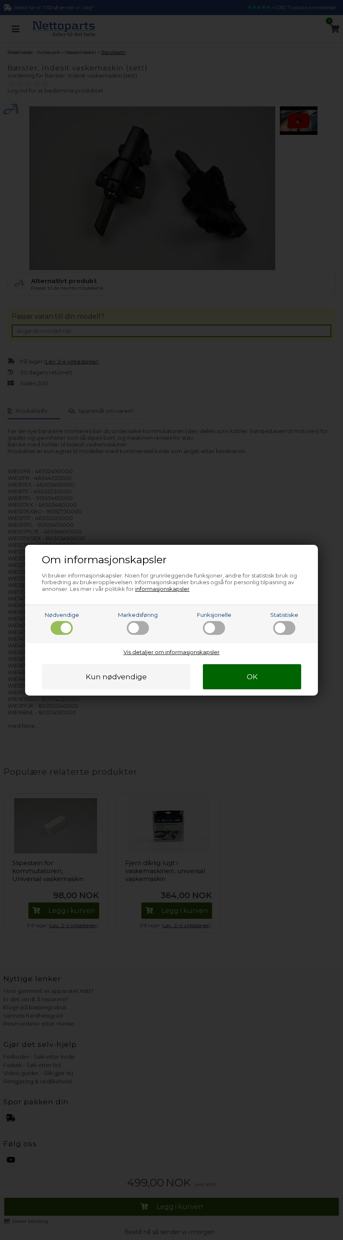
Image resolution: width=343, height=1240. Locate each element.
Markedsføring (138, 614)
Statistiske (284, 614)
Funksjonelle (214, 614)
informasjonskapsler (162, 588)
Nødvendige (62, 614)
